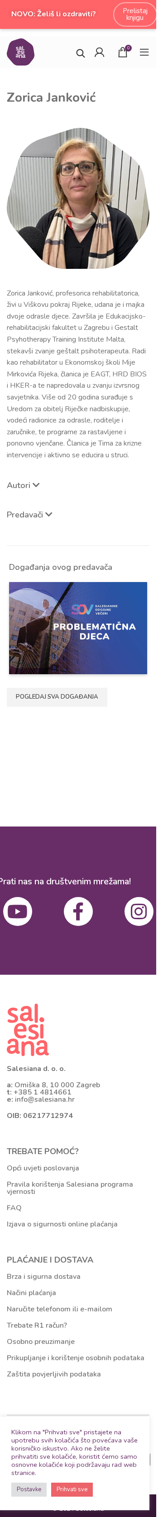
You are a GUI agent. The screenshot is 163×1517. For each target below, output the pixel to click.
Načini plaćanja (31, 1293)
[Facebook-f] (78, 911)
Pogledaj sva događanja (57, 697)
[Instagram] (139, 911)
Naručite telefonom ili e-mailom (59, 1309)
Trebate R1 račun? (37, 1325)
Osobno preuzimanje (41, 1342)
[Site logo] (20, 51)
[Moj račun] (99, 52)
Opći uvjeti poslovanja (43, 1168)
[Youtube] (17, 911)
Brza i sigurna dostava (44, 1277)
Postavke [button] (29, 1489)
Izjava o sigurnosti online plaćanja (62, 1224)
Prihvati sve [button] (72, 1489)
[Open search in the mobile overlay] (80, 52)
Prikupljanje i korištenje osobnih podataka (75, 1358)
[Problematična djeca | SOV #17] (78, 628)
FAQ (14, 1208)
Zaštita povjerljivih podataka (54, 1374)
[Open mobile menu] (144, 52)
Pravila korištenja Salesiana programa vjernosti (70, 1188)
